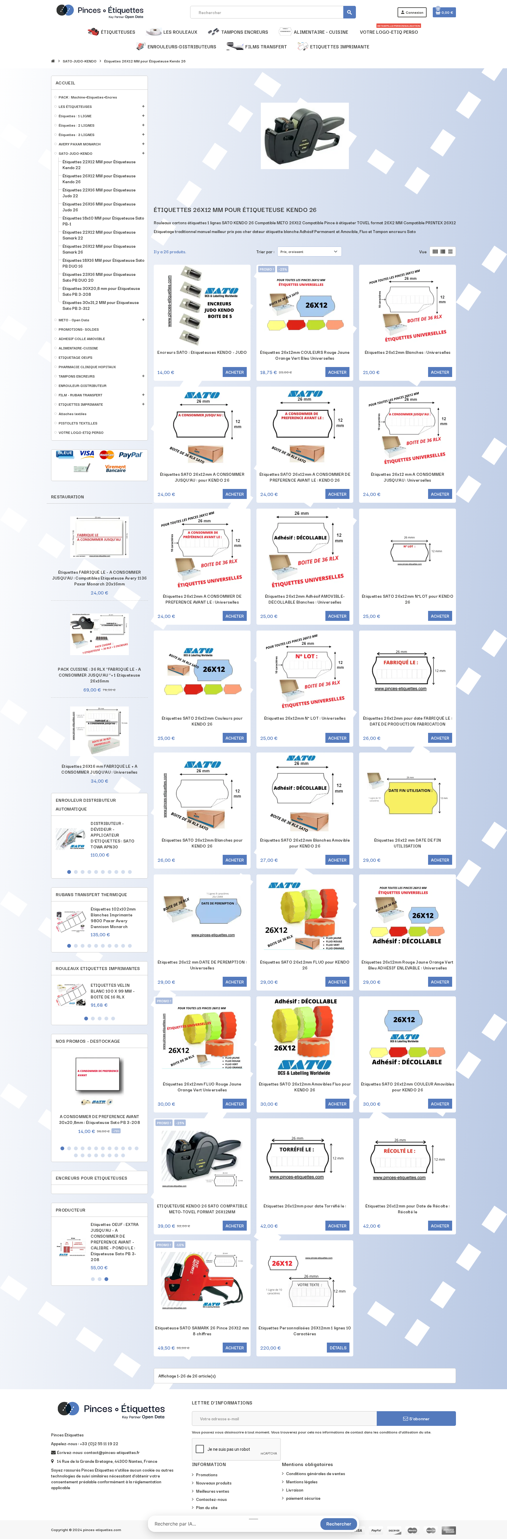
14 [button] (82, 1155)
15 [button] (89, 1155)
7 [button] (109, 872)
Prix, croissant (291, 251)
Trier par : (265, 251)
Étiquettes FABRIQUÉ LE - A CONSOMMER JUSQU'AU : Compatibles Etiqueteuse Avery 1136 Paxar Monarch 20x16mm (99, 578)
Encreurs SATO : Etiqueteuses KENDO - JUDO (202, 352)
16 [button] (96, 1155)
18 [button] (109, 1155)
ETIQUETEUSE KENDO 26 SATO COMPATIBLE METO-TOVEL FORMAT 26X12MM (202, 1208)
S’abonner (419, 1418)
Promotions (206, 1474)
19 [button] (116, 1155)
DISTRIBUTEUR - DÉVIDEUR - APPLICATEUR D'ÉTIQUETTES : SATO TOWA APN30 (112, 835)
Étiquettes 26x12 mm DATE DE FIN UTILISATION (407, 843)
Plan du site (206, 1507)
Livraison (294, 1490)
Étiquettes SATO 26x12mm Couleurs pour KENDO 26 (202, 721)
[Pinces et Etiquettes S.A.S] (100, 11)
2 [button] (76, 872)
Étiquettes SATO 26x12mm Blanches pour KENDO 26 (202, 843)
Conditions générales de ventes (315, 1473)
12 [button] (136, 1148)
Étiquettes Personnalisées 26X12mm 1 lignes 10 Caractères (304, 1330)
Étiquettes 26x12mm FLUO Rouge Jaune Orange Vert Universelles (202, 1087)
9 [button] (123, 872)
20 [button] (123, 1155)
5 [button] (96, 872)
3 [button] (82, 872)
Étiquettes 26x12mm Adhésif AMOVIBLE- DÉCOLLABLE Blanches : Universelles (305, 599)
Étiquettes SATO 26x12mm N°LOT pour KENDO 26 (407, 599)
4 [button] (89, 872)
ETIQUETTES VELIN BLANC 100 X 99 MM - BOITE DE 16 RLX (113, 991)
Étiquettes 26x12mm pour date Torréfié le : (304, 1206)
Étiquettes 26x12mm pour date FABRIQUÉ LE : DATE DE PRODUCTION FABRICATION (407, 721)
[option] (99, 842)
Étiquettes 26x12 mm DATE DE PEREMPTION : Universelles (202, 965)
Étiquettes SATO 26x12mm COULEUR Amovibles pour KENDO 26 (407, 1087)
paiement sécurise (303, 1498)
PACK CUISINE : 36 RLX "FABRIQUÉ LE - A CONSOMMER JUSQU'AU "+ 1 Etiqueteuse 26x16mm (99, 675)
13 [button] (76, 1155)
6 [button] (103, 872)
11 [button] (130, 1148)
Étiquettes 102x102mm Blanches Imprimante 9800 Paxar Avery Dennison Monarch (113, 918)
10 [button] (130, 872)
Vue (423, 251)
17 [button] (103, 1155)
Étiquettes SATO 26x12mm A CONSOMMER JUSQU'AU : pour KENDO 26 (202, 477)
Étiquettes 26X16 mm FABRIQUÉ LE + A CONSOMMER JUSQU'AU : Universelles (99, 769)
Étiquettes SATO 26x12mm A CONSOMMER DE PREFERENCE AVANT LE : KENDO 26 (304, 477)
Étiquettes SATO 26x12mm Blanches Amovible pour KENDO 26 (305, 843)
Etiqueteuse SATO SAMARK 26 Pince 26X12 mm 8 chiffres (202, 1330)
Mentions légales (301, 1481)
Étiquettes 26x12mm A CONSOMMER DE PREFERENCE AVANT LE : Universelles (202, 599)
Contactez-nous (211, 1499)
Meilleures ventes (212, 1491)
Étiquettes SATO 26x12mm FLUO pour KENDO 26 (304, 965)
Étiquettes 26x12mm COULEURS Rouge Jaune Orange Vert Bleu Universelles (304, 355)
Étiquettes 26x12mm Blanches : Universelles (407, 352)
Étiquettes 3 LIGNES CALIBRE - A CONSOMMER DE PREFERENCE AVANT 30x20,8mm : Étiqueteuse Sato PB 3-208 (116, 1239)
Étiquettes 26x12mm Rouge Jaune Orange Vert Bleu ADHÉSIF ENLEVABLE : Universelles (407, 965)
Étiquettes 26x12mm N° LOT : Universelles (305, 718)
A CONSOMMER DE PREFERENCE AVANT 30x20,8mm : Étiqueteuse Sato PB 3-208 (99, 1119)
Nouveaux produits (213, 1482)
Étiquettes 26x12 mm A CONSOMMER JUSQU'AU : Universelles (407, 477)
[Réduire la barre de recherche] (253, 1519)
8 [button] (116, 872)
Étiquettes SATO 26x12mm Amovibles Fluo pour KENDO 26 (305, 1087)
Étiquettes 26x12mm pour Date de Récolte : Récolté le (407, 1208)
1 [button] (69, 872)
